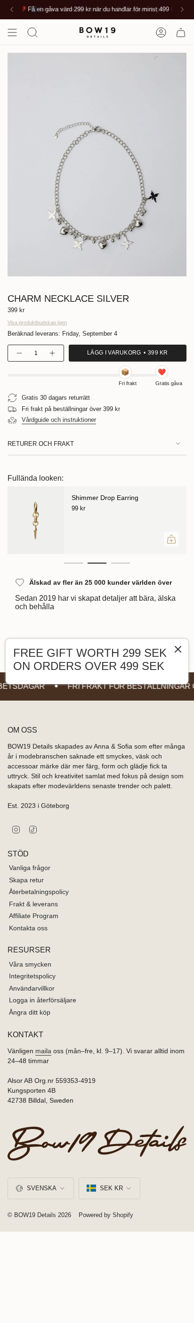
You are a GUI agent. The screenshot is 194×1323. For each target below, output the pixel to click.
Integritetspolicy (32, 976)
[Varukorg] (181, 32)
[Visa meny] (12, 32)
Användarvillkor (32, 988)
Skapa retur (26, 880)
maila (43, 1051)
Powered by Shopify (106, 1214)
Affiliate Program (33, 916)
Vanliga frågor (29, 867)
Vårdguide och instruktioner (59, 419)
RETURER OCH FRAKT (41, 443)
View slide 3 (120, 563)
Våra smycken (30, 964)
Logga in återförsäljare (42, 1000)
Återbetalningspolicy (39, 891)
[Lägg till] (73, 539)
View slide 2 (97, 563)
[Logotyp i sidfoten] (97, 1143)
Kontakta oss (28, 928)
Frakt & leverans (33, 904)
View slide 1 (73, 563)
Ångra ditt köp (29, 1012)
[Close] (178, 650)
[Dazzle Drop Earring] (116, 520)
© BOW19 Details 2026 (39, 1214)
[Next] (182, 9)
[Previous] (12, 9)
